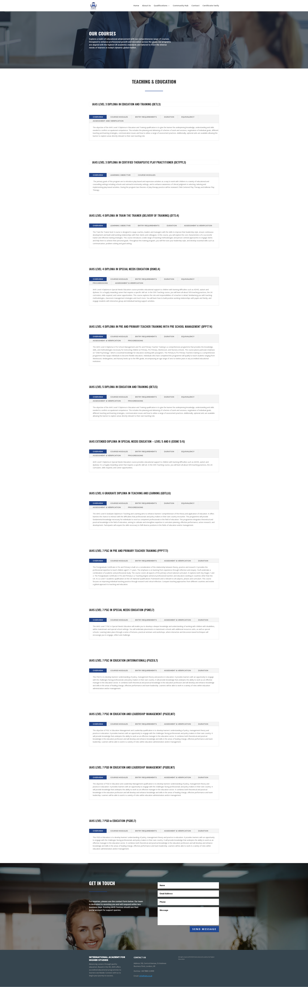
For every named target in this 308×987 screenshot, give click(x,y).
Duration (169, 117)
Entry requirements (146, 117)
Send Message (204, 929)
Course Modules (119, 117)
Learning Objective (120, 175)
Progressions (100, 283)
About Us (146, 6)
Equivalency (187, 279)
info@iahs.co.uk (145, 976)
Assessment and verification (108, 121)
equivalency (187, 117)
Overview (98, 117)
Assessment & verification (198, 225)
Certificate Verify (210, 6)
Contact (195, 6)
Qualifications (160, 6)
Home (136, 6)
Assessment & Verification (129, 283)
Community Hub (180, 6)
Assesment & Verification (177, 561)
